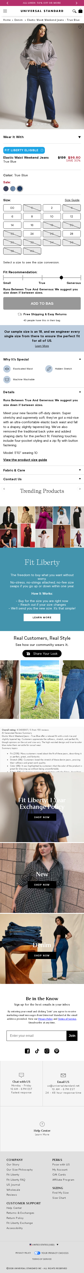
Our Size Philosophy (20, 1169)
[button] (7, 3)
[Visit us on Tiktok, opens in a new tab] (37, 1051)
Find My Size (60, 1192)
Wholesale (13, 1190)
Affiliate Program (63, 1179)
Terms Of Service (42, 1259)
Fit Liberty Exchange (20, 1223)
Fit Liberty (13, 1174)
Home (7, 20)
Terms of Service (67, 1019)
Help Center (14, 1208)
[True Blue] (19, 188)
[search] (74, 11)
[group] (42, 3)
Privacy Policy (45, 1019)
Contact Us (12, 479)
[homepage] (42, 11)
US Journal (13, 1184)
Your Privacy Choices (55, 1253)
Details (8, 392)
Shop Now (42, 817)
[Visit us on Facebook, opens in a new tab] (27, 1051)
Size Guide (72, 200)
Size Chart (59, 1198)
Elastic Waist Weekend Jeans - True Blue (53, 20)
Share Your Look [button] (44, 654)
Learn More (25, 346)
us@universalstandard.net (63, 1085)
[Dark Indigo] (6, 188)
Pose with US (61, 1164)
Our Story (13, 1164)
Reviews (12, 1194)
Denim (19, 20)
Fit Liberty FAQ (16, 1179)
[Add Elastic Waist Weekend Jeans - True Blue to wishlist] (80, 27)
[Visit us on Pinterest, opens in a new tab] (56, 1051)
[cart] (80, 11)
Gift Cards (59, 1174)
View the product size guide (25, 460)
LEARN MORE (42, 617)
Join (72, 1035)
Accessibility (15, 1228)
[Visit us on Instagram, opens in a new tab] (46, 1051)
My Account (60, 1169)
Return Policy (15, 1218)
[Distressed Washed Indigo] (12, 188)
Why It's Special (16, 359)
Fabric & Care (14, 470)
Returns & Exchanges (20, 1213)
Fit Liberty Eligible (22, 150)
